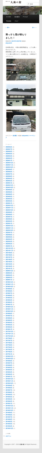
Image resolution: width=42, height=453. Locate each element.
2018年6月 (9, 318)
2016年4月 (9, 370)
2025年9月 (9, 169)
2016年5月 (9, 367)
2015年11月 (9, 381)
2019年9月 (9, 289)
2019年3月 (9, 300)
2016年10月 (9, 358)
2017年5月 (9, 345)
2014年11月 (9, 408)
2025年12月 (9, 163)
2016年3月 (9, 372)
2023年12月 (9, 205)
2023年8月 (9, 214)
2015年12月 (9, 379)
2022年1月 (9, 246)
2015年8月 (9, 388)
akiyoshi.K (9, 43)
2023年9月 (9, 212)
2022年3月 (9, 241)
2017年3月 (9, 349)
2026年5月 (9, 154)
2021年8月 (9, 255)
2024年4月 (9, 199)
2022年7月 (9, 232)
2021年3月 (9, 266)
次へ (34, 27)
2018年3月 (9, 325)
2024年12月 (9, 185)
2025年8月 (9, 172)
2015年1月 (9, 403)
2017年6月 (9, 343)
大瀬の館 (13, 3)
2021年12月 (9, 248)
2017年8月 (9, 338)
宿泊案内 (17, 17)
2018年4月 (9, 322)
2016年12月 (9, 356)
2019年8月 (9, 291)
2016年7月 (9, 363)
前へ (8, 27)
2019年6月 (9, 295)
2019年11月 (9, 284)
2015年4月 (9, 397)
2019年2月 (9, 302)
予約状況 (8, 21)
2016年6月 (9, 365)
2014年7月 (9, 417)
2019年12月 (9, 282)
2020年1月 (9, 280)
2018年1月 (9, 329)
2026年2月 (9, 158)
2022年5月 (9, 237)
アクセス (25, 17)
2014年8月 (9, 415)
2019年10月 (9, 286)
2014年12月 (9, 406)
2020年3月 (9, 275)
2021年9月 (9, 253)
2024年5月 (9, 196)
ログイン (8, 436)
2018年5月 (9, 320)
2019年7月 (9, 293)
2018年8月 (9, 313)
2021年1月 (9, 268)
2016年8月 (9, 361)
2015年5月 (9, 394)
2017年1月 (9, 354)
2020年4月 (9, 273)
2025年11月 (9, 165)
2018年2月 (9, 327)
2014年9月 (9, 412)
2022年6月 (9, 235)
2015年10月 (9, 383)
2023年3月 (9, 221)
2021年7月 (9, 257)
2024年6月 (9, 194)
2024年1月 (9, 203)
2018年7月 (9, 316)
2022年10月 (9, 230)
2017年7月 (9, 340)
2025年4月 (9, 178)
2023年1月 (9, 223)
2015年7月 (9, 390)
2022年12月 (9, 226)
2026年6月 (9, 151)
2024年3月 (9, 201)
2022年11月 (9, 228)
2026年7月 (9, 149)
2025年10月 (9, 167)
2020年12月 (9, 271)
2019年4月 (9, 298)
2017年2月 (9, 352)
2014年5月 (9, 421)
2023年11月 (9, 208)
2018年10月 (9, 311)
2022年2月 (9, 244)
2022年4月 (9, 239)
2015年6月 (9, 392)
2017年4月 (9, 347)
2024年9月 (9, 190)
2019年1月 (9, 304)
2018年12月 (9, 307)
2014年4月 (9, 424)
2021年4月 (9, 264)
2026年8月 (9, 147)
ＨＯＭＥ (8, 17)
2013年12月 (9, 428)
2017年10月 (9, 336)
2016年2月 (9, 374)
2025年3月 (9, 181)
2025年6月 (9, 176)
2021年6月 (9, 259)
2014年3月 (9, 426)
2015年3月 (9, 399)
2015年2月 (9, 401)
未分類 (15, 135)
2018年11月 (9, 309)
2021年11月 (9, 250)
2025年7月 (9, 174)
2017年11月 (9, 334)
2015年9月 (9, 385)
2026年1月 (9, 160)
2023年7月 (9, 217)
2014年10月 (9, 410)
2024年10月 (9, 187)
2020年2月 (9, 277)
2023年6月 (9, 219)
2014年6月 (9, 419)
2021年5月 (9, 262)
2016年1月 (9, 376)
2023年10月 (9, 210)
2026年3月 (9, 156)
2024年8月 (9, 192)
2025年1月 (9, 183)
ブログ (16, 21)
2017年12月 (9, 331)
